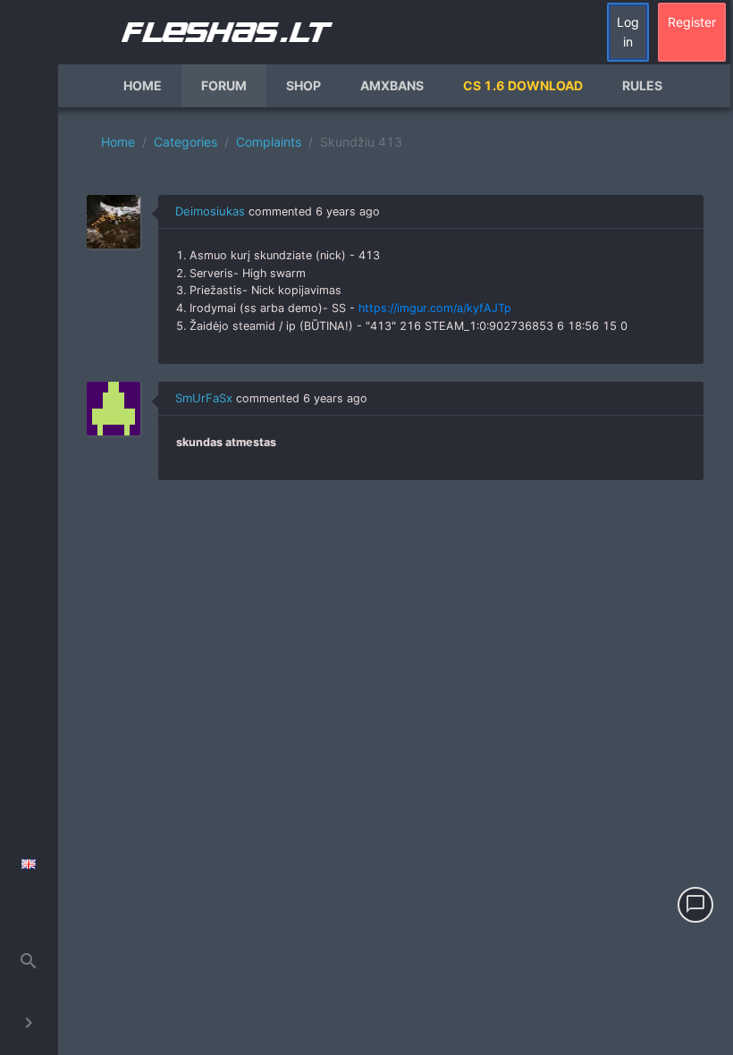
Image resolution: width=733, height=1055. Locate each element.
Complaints (268, 141)
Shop (303, 85)
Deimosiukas (210, 211)
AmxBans (392, 85)
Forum (224, 85)
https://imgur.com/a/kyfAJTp (434, 308)
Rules (642, 85)
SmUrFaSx (203, 398)
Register (692, 22)
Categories (185, 141)
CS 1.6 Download (523, 85)
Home (142, 85)
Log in (628, 31)
